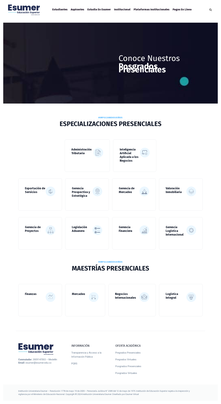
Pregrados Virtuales (125, 359)
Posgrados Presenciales (128, 366)
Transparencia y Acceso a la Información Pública (86, 354)
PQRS (74, 363)
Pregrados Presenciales (128, 352)
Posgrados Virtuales (126, 373)
